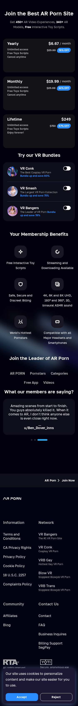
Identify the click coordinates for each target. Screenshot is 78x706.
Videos (48, 382)
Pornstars (38, 373)
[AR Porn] (19, 498)
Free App (31, 382)
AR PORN (17, 373)
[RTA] (11, 662)
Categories (59, 373)
